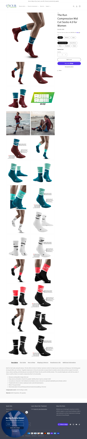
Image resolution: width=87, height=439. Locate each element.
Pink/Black (67, 46)
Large (73, 37)
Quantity (59, 52)
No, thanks (15, 431)
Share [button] (60, 70)
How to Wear (31, 362)
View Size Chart (60, 49)
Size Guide (23, 362)
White (60, 46)
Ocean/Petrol (73, 43)
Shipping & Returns (42, 362)
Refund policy (34, 435)
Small (60, 37)
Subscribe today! (15, 428)
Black (74, 46)
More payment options (69, 66)
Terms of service (41, 435)
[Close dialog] (26, 412)
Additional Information (69, 362)
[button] (22, 6)
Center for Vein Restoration (40, 409)
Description (14, 362)
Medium (67, 37)
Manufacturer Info (55, 362)
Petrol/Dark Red (62, 43)
